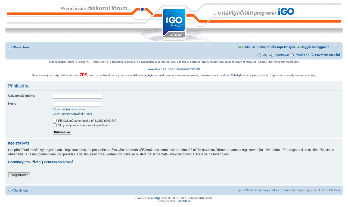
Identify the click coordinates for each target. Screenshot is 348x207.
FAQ (265, 55)
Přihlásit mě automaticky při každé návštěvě (86, 120)
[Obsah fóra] (10, 6)
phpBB (155, 197)
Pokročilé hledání (327, 55)
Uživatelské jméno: (21, 95)
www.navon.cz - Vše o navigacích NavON (174, 68)
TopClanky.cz (286, 47)
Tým (240, 190)
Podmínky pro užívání (24, 162)
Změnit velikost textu (336, 46)
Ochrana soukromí (58, 162)
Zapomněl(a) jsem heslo (69, 109)
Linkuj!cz (263, 47)
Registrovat (281, 55)
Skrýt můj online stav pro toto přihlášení (83, 125)
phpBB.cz (184, 200)
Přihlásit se (302, 55)
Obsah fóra (21, 47)
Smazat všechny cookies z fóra (267, 190)
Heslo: (12, 103)
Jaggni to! (323, 47)
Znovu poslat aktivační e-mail (72, 113)
